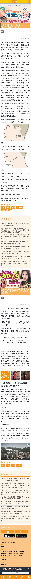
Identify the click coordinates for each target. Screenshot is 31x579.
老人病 (8, 555)
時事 (20, 5)
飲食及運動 (10, 551)
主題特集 (14, 5)
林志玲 (19, 465)
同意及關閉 (15, 572)
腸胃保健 (15, 553)
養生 (8, 207)
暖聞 (14, 542)
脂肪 (8, 465)
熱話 (11, 542)
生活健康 (15, 551)
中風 (3, 207)
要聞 (8, 542)
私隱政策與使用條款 (12, 569)
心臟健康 (10, 553)
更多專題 (19, 555)
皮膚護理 (13, 555)
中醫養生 (21, 551)
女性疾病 (3, 555)
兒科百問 (21, 553)
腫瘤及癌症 (4, 553)
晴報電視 (8, 5)
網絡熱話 (4, 210)
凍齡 (13, 465)
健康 (3, 5)
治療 (13, 207)
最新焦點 (3, 542)
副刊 (24, 5)
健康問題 (19, 207)
